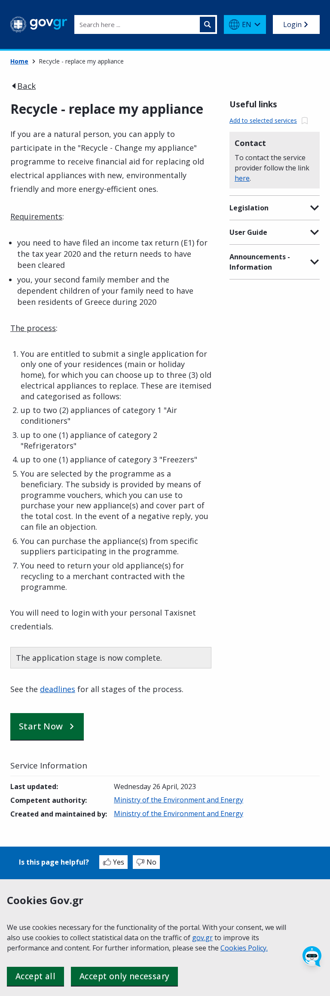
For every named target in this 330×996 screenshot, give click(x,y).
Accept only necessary (124, 976)
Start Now (41, 726)
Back (26, 85)
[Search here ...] (207, 24)
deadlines (57, 689)
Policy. (258, 948)
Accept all (35, 976)
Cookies (234, 948)
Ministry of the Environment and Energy (178, 800)
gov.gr (202, 937)
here (242, 178)
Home (19, 61)
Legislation (249, 208)
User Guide (248, 232)
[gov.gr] (38, 24)
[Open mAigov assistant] (311, 956)
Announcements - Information (259, 262)
